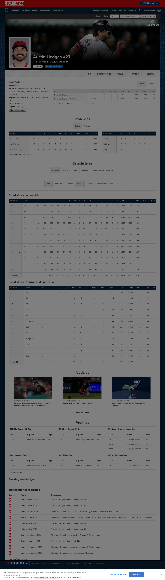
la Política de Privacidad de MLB (46, 577)
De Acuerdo (136, 574)
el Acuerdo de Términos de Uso (70, 577)
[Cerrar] (161, 574)
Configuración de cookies (118, 574)
